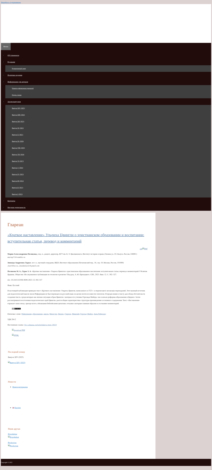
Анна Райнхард (100, 314)
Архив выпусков (14, 101)
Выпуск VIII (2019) (18, 148)
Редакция (11, 62)
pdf (141, 249)
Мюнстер (53, 314)
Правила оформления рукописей (23, 88)
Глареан (68, 314)
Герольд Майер (86, 314)
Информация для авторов (18, 81)
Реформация (27, 314)
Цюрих (61, 314)
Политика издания (15, 75)
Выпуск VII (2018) (18, 154)
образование (37, 314)
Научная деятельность (17, 207)
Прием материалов (20, 387)
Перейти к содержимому (11, 2)
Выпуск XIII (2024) (18, 115)
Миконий (75, 314)
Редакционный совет (19, 68)
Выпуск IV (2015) (18, 174)
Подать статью (16, 95)
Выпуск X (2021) (17, 135)
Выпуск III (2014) (18, 181)
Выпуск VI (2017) (18, 161)
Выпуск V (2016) (17, 168)
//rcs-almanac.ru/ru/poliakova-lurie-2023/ (40, 325)
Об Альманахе (13, 55)
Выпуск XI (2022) (18, 128)
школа (46, 314)
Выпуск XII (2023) (18, 121)
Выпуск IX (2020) (18, 141)
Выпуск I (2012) (17, 194)
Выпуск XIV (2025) (18, 108)
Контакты (11, 201)
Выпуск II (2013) (17, 188)
